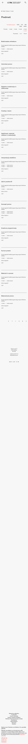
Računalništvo (14, 721)
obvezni (25, 33)
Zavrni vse (4, 740)
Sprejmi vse (4, 738)
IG (13, 362)
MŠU (26, 24)
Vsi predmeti (15, 33)
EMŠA (18, 24)
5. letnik (25, 31)
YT (17, 362)
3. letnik (20, 29)
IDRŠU (25, 26)
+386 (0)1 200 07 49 (14, 354)
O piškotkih (14, 714)
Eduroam (14, 722)
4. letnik (25, 29)
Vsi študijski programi (11, 24)
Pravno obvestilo (14, 716)
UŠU (22, 24)
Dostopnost (14, 720)
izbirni (21, 33)
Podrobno (3, 742)
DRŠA (20, 26)
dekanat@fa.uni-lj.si (14, 355)
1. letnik (10, 29)
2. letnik (15, 29)
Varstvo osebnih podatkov (14, 717)
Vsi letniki (5, 29)
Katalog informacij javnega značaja (14, 718)
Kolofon (14, 724)
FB (9, 362)
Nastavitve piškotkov (14, 713)
